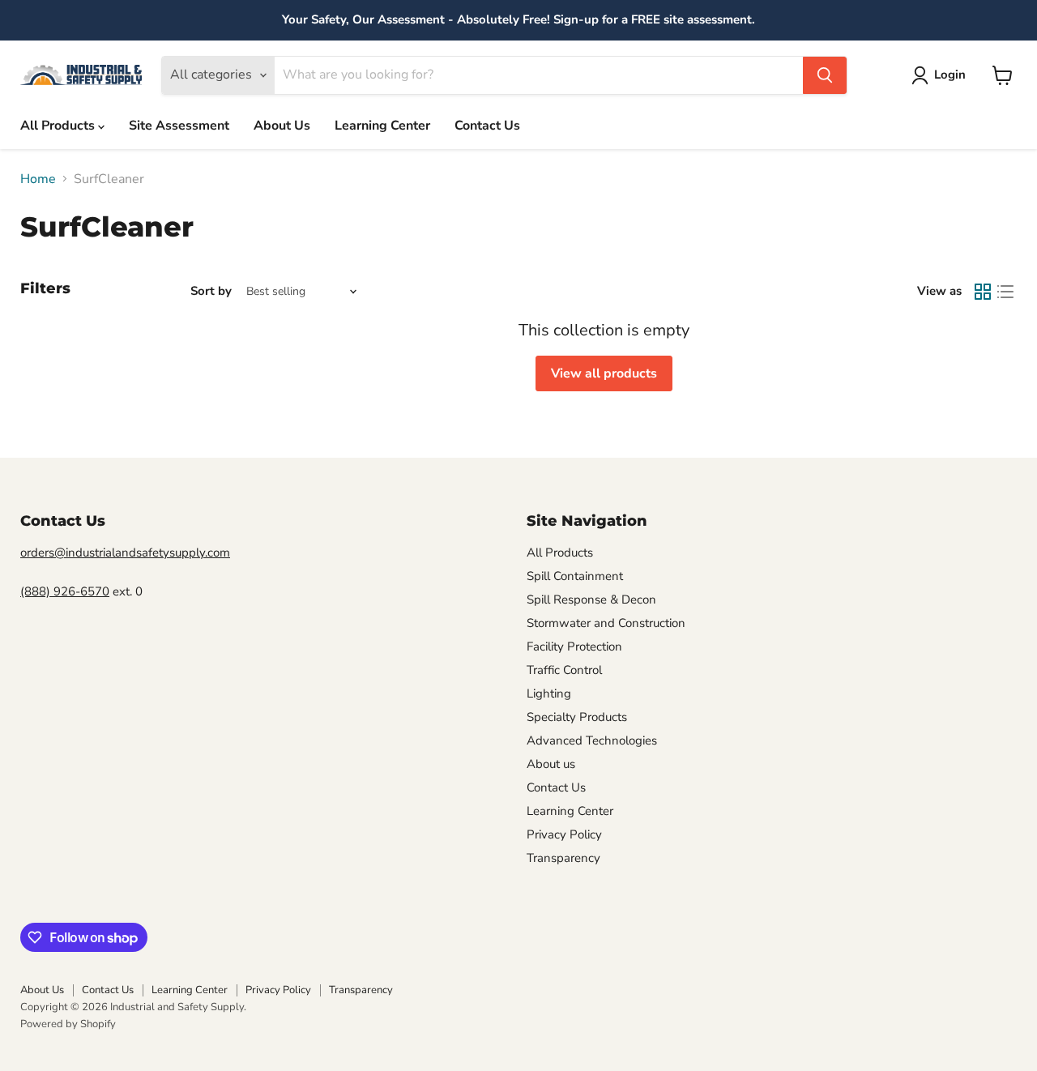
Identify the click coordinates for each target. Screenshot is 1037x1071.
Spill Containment (575, 576)
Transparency (563, 858)
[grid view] (982, 291)
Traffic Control (564, 670)
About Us (282, 125)
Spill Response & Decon (591, 599)
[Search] (825, 75)
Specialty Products (577, 717)
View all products (604, 373)
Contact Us (487, 125)
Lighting (549, 693)
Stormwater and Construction (606, 623)
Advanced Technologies (592, 740)
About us (551, 764)
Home (38, 179)
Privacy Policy (564, 834)
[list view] (1005, 291)
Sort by (211, 291)
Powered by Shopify (68, 1024)
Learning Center (382, 125)
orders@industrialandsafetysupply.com (125, 552)
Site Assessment (179, 125)
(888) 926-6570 (64, 591)
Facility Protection (574, 646)
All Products (59, 125)
